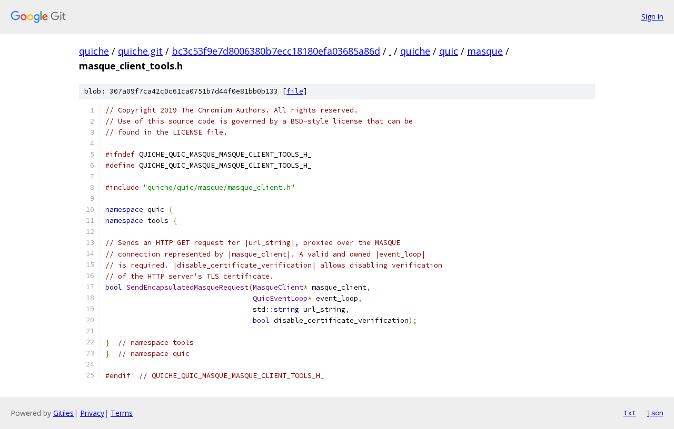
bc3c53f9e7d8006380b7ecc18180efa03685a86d (276, 51)
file (294, 91)
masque (485, 51)
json (655, 412)
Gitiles (63, 413)
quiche (94, 51)
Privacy (92, 413)
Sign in (652, 17)
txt (629, 412)
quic (448, 51)
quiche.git (140, 51)
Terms (122, 413)
